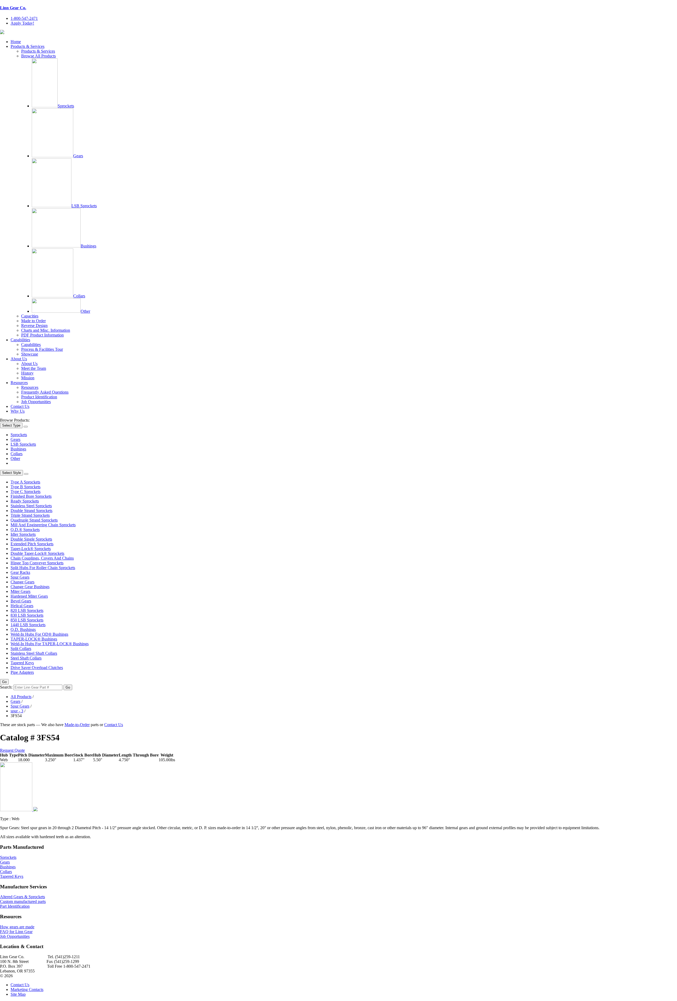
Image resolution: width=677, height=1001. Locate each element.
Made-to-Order (77, 724)
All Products (21, 696)
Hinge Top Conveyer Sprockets (37, 563)
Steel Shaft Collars (26, 658)
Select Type (11, 425)
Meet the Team (33, 368)
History (27, 373)
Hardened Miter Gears (29, 596)
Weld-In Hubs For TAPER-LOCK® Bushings (50, 644)
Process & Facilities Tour (42, 349)
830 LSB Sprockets (27, 615)
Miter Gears (20, 591)
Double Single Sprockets (31, 539)
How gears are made (17, 927)
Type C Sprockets (25, 491)
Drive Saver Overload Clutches (37, 667)
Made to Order (33, 321)
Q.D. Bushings (23, 629)
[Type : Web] (19, 810)
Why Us (18, 411)
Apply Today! (22, 23)
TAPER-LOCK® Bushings (34, 639)
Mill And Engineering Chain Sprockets (43, 525)
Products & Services (27, 46)
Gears (78, 156)
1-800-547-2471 (24, 18)
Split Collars (21, 648)
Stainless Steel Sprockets (31, 506)
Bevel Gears (21, 601)
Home (16, 41)
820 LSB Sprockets (27, 610)
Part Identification (15, 906)
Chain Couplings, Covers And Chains (42, 558)
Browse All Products (38, 56)
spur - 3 (17, 711)
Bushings (88, 246)
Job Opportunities (36, 401)
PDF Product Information (42, 335)
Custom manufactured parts (23, 901)
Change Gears (22, 582)
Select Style (11, 473)
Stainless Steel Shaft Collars (34, 653)
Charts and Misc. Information (45, 330)
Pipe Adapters (22, 672)
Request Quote (12, 750)
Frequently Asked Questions (44, 392)
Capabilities (20, 340)
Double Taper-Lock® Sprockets (37, 553)
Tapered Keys (22, 663)
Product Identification (39, 397)
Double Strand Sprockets (31, 510)
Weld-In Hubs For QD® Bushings (39, 634)
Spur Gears (20, 577)
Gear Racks (20, 572)
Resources (19, 382)
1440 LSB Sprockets (28, 624)
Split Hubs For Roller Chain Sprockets (43, 567)
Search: (6, 687)
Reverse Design (34, 325)
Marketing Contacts (27, 989)
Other (85, 311)
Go (4, 682)
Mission (27, 378)
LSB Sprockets (84, 206)
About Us (19, 359)
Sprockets (66, 106)
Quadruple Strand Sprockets (34, 520)
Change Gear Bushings (30, 586)
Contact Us (20, 406)
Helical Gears (22, 605)
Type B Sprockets (25, 487)
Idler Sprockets (23, 534)
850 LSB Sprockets (27, 620)
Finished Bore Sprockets (31, 496)
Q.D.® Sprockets (25, 529)
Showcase (29, 354)
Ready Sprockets (25, 501)
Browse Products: (15, 420)
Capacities (29, 316)
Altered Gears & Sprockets (22, 896)
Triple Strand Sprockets (30, 515)
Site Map (18, 994)
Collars (79, 296)
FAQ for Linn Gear (16, 931)
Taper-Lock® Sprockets (31, 548)
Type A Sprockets (25, 482)
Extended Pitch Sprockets (32, 544)
